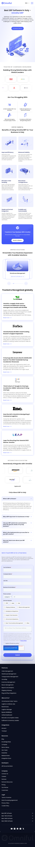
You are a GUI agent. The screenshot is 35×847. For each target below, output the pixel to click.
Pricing (3, 785)
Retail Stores (5, 707)
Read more (6, 317)
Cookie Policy (5, 806)
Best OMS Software (7, 818)
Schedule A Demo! (17, 28)
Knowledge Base (6, 742)
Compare (4, 744)
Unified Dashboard (7, 715)
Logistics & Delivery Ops (8, 704)
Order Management (7, 671)
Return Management (8, 685)
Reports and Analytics (8, 687)
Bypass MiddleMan (7, 712)
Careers (4, 776)
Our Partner (5, 787)
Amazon (4, 728)
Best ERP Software (7, 813)
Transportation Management (10, 676)
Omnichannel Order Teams (9, 701)
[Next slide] (26, 283)
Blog (3, 739)
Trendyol (4, 731)
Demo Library (5, 747)
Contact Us (5, 774)
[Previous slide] (9, 283)
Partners (4, 779)
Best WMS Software (7, 821)
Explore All (17, 486)
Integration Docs (6, 758)
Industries (4, 753)
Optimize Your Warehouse (16, 276)
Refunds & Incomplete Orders (10, 718)
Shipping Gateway (7, 690)
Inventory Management (8, 682)
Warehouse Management (9, 674)
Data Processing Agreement (10, 800)
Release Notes (6, 755)
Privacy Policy (5, 803)
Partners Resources (7, 782)
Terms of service (6, 797)
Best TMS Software (7, 816)
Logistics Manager (7, 709)
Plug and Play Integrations (9, 693)
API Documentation (7, 766)
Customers (5, 790)
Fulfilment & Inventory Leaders (10, 720)
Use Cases (4, 750)
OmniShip (4, 679)
